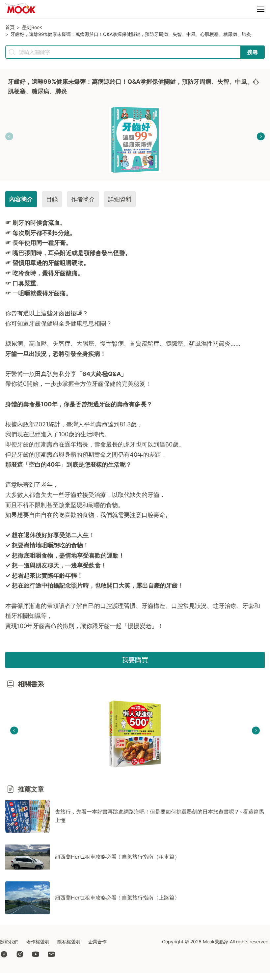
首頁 (9, 27)
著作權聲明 (37, 941)
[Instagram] (24, 955)
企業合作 (97, 941)
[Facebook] (8, 955)
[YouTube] (39, 955)
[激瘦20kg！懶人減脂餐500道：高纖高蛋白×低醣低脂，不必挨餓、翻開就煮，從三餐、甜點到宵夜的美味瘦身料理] (135, 734)
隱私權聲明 (68, 941)
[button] (261, 9)
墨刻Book (32, 27)
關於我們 (9, 941)
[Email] (55, 955)
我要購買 (135, 660)
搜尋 (252, 52)
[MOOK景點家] (20, 9)
